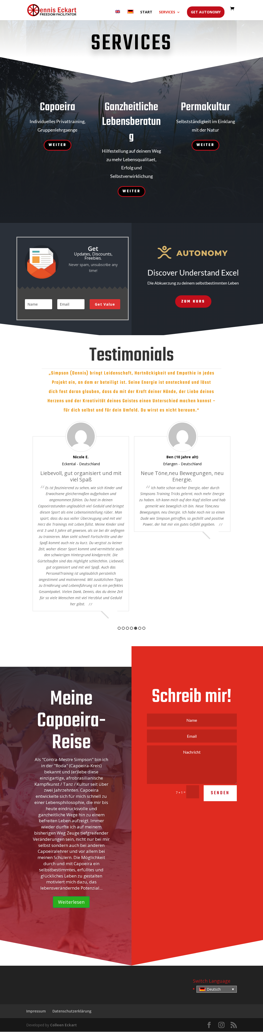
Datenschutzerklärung (71, 1011)
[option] (81, 476)
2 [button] (123, 628)
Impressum (36, 1011)
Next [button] (237, 516)
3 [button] (127, 628)
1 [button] (119, 628)
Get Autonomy (206, 12)
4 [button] (131, 628)
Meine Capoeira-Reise (71, 721)
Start (146, 12)
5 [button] (135, 628)
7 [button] (143, 628)
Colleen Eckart (63, 1024)
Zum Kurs (193, 302)
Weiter (58, 145)
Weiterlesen (71, 902)
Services (167, 12)
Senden (220, 793)
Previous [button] (25, 516)
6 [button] (139, 628)
